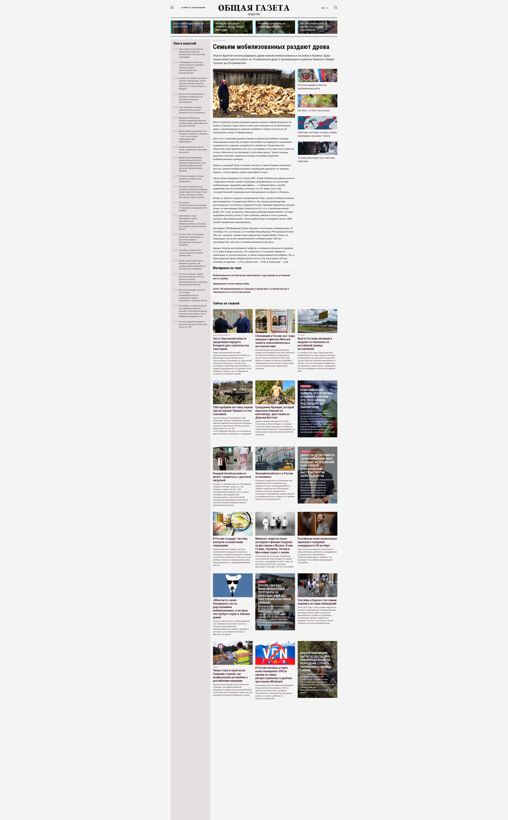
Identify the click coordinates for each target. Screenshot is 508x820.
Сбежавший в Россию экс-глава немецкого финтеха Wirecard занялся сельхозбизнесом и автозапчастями (275, 341)
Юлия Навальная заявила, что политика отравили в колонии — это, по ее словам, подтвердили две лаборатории (316, 398)
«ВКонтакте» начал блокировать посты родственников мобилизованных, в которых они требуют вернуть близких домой (231, 608)
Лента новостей (184, 43)
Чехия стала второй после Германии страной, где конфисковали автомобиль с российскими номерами (230, 675)
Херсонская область (221, 335)
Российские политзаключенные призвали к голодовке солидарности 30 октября (317, 542)
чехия (215, 667)
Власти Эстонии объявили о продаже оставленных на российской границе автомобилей (315, 344)
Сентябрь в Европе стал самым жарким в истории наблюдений (317, 601)
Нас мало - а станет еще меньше (314, 110)
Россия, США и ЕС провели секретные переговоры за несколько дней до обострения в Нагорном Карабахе (274, 594)
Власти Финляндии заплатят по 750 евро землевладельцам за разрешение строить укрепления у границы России (315, 661)
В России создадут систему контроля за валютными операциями (230, 542)
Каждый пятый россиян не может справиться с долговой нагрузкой (232, 477)
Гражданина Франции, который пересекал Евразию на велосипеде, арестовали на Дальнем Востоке (274, 412)
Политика (306, 386)
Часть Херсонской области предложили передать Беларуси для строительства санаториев (231, 344)
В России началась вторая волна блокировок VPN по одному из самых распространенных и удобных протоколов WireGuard (273, 674)
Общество (254, 14)
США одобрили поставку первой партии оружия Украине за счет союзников (233, 411)
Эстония (301, 335)
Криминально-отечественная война (231, 283)
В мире (262, 582)
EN (327, 8)
